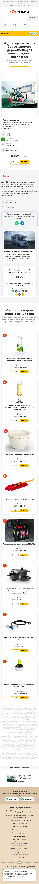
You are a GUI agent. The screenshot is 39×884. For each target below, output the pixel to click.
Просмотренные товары (19, 768)
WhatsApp (31, 33)
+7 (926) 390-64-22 (27, 5)
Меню (6, 33)
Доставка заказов (20, 839)
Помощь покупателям (19, 849)
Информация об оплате (19, 844)
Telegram (36, 33)
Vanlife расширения (19, 823)
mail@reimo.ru (13, 5)
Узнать (19, 277)
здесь (27, 719)
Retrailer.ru (19, 862)
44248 (19, 721)
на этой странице (13, 729)
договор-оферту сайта (17, 876)
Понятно (7, 879)
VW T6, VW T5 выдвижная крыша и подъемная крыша (19, 811)
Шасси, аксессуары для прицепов (11, 727)
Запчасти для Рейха (19, 827)
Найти (32, 18)
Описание (7, 176)
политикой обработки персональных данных (16, 874)
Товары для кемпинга (19, 830)
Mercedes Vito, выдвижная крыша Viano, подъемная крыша (19, 816)
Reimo (19, 11)
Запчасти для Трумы (19, 833)
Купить (24, 162)
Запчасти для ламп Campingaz (19, 820)
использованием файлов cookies (22, 873)
